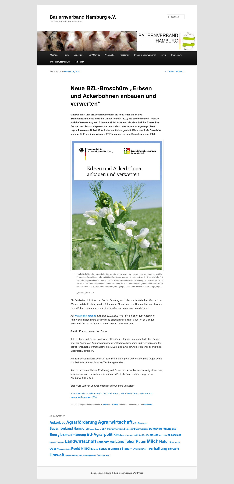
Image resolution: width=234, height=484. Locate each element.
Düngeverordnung (160, 428)
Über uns (54, 54)
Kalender (79, 61)
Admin (115, 404)
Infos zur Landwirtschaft (145, 54)
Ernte (66, 435)
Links (163, 54)
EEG (174, 428)
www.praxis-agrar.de (85, 315)
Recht (75, 448)
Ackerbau (58, 422)
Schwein (104, 449)
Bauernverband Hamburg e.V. (83, 16)
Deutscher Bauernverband (136, 428)
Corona (98, 429)
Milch (153, 441)
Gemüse (153, 435)
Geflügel (143, 435)
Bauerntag (142, 423)
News (66, 54)
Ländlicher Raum (130, 441)
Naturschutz (175, 442)
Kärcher (53, 442)
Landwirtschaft (80, 441)
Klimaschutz (174, 435)
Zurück (169, 71)
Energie (56, 434)
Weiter (180, 71)
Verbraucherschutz (73, 455)
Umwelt (57, 455)
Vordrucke (109, 54)
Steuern (127, 449)
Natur (164, 441)
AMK (135, 423)
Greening (163, 435)
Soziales (115, 449)
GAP (136, 434)
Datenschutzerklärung (60, 61)
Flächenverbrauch (124, 435)
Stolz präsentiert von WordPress (128, 472)
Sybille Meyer (139, 448)
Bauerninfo (79, 54)
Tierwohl (173, 449)
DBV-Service (94, 54)
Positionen (124, 54)
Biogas (91, 429)
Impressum (176, 54)
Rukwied (94, 448)
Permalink (147, 404)
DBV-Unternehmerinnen (113, 428)
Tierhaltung (157, 448)
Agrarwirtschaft (115, 421)
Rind (85, 448)
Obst (53, 449)
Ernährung (78, 434)
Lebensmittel (106, 442)
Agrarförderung (81, 422)
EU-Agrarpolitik (101, 434)
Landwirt (60, 442)
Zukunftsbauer (89, 455)
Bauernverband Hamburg (69, 428)
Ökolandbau (103, 455)
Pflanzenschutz (64, 448)
